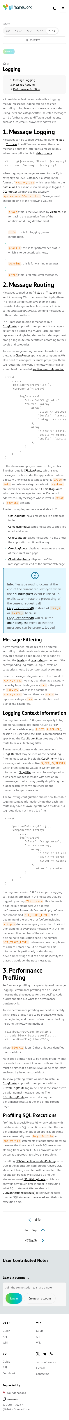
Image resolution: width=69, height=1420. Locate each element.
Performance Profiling (26, 89)
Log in (14, 1298)
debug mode (44, 153)
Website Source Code (16, 1409)
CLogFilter (9, 754)
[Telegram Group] (44, 1354)
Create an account (40, 1298)
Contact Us (42, 1374)
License (40, 1368)
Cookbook (9, 1373)
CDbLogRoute (16, 516)
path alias (9, 187)
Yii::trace (11, 144)
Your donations (16, 1393)
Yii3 (8, 31)
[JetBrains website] (10, 1399)
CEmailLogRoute (51, 489)
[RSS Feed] (51, 1354)
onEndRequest (23, 594)
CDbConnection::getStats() (19, 1192)
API (5, 1336)
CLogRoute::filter (31, 738)
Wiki (5, 1342)
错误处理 (31, 1240)
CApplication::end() (20, 608)
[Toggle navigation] (63, 8)
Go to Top (30, 1230)
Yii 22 (18, 31)
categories (37, 660)
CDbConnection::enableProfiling (36, 1161)
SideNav (9, 51)
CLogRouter (10, 326)
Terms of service (46, 1362)
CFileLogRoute (33, 470)
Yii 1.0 (52, 31)
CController (10, 191)
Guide (6, 1331)
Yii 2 (29, 31)
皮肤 (37, 1220)
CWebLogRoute (17, 548)
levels (20, 660)
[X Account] (38, 1354)
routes (39, 360)
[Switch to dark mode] (54, 8)
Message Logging (24, 80)
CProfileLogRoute (19, 559)
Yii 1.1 (40, 31)
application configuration (48, 369)
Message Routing (24, 84)
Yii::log (59, 139)
